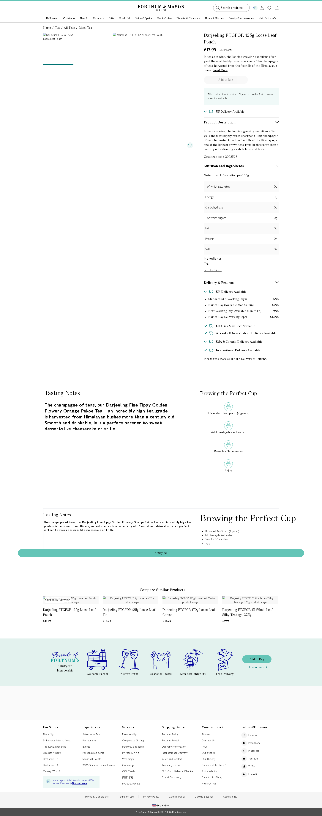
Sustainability (209, 771)
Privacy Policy (151, 796)
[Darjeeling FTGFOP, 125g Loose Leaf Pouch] (71, 600)
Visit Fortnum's (267, 18)
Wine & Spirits (143, 18)
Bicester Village (52, 752)
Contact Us (208, 740)
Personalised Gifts (93, 752)
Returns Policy (170, 734)
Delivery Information (174, 746)
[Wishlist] (269, 8)
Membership (129, 734)
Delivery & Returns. (254, 359)
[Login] (262, 7)
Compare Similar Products (162, 589)
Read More (220, 70)
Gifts (111, 18)
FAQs (205, 746)
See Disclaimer (213, 270)
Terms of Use (126, 796)
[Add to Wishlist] (190, 145)
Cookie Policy (177, 796)
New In (84, 18)
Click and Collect (172, 759)
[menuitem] (52, 18)
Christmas (69, 18)
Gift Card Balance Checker (178, 771)
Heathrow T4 (50, 765)
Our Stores (208, 752)
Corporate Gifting (133, 740)
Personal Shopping (133, 746)
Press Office (209, 783)
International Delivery (174, 752)
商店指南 (127, 777)
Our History (209, 759)
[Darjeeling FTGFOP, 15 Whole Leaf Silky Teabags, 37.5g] (250, 600)
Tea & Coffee (164, 18)
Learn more (256, 667)
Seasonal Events (92, 759)
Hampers (98, 18)
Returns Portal (170, 740)
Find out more (79, 783)
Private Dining (130, 752)
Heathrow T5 (51, 759)
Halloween (52, 18)
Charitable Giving (212, 777)
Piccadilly (48, 734)
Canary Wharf (51, 771)
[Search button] (218, 8)
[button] (269, 3)
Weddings (128, 759)
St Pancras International (57, 740)
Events (86, 746)
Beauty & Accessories (241, 18)
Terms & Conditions (96, 796)
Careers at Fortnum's (214, 765)
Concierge (128, 765)
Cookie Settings (204, 796)
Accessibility (230, 796)
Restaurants (89, 740)
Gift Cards (128, 771)
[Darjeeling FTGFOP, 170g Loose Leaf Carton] (190, 600)
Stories (206, 734)
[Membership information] (255, 7)
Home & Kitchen (214, 18)
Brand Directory (171, 777)
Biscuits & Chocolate (188, 18)
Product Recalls (131, 783)
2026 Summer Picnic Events (99, 765)
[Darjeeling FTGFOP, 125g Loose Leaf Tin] (130, 600)
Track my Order (171, 765)
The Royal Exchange (54, 746)
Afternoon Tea (91, 734)
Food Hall (124, 18)
